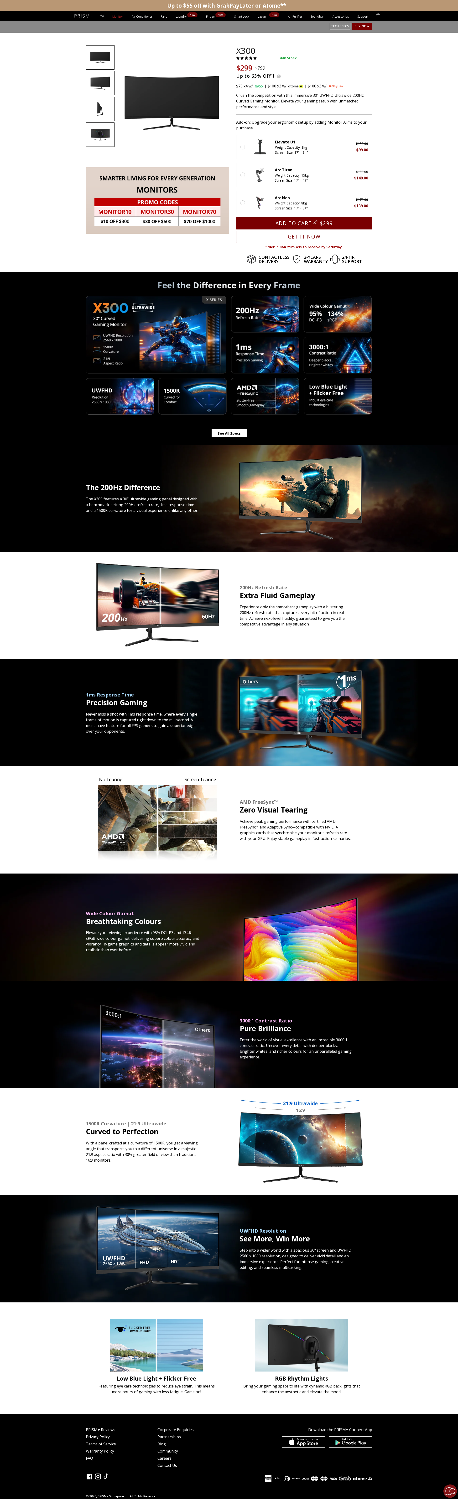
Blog (161, 1444)
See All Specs (229, 433)
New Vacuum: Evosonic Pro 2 (226, 5)
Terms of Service (101, 1444)
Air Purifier (295, 17)
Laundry (181, 17)
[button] (247, 58)
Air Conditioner (142, 17)
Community (167, 1451)
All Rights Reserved (143, 1496)
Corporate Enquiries (175, 1429)
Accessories (341, 17)
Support (362, 17)
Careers (164, 1458)
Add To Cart (304, 223)
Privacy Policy (98, 1436)
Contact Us (167, 1465)
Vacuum (263, 17)
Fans (164, 17)
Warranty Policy (100, 1451)
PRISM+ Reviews (100, 1429)
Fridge (210, 17)
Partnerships (169, 1436)
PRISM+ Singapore (111, 1496)
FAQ (89, 1458)
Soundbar (317, 17)
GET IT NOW (304, 236)
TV (102, 17)
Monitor (117, 17)
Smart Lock (241, 17)
